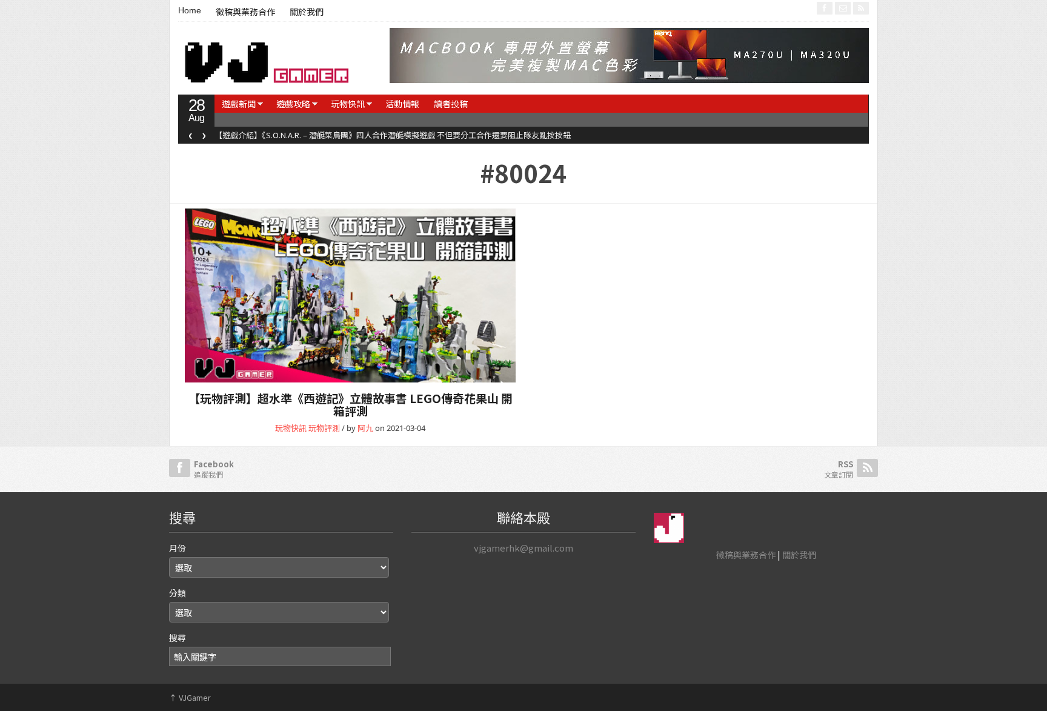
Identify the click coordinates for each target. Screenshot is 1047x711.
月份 (177, 548)
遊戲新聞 (239, 104)
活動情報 (402, 104)
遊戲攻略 (293, 104)
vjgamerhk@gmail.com (523, 547)
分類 (177, 593)
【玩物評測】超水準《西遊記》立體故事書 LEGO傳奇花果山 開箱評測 (350, 404)
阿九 (365, 427)
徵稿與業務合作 (245, 12)
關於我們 (307, 12)
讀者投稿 (451, 104)
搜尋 (177, 638)
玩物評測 (324, 427)
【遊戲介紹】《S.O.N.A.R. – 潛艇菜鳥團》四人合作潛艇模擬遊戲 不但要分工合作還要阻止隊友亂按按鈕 (392, 135)
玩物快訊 (348, 104)
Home (189, 10)
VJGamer (190, 697)
